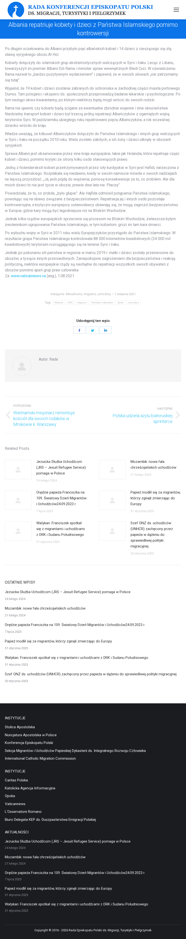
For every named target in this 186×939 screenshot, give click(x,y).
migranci (90, 294)
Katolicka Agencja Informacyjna (30, 788)
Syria (120, 302)
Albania (58, 302)
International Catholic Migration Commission (40, 758)
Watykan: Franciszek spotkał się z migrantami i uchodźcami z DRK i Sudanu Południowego (60, 529)
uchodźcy (104, 294)
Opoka (10, 796)
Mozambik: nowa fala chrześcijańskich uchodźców (153, 464)
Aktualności (74, 294)
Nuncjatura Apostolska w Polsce (31, 735)
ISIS (70, 302)
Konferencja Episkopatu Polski (29, 743)
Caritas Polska (16, 780)
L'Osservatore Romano (23, 811)
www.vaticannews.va (28, 276)
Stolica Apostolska (20, 727)
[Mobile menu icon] (176, 10)
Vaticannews (15, 804)
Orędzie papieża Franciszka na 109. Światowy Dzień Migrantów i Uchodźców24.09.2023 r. (61, 498)
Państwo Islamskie (102, 302)
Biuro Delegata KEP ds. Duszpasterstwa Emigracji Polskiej (50, 819)
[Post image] (18, 469)
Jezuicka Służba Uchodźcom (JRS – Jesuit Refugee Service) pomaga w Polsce (61, 467)
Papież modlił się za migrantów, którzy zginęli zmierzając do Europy (155, 498)
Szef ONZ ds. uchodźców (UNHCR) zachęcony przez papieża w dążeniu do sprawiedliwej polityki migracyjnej (152, 534)
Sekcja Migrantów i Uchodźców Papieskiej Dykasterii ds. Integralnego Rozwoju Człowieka (75, 751)
